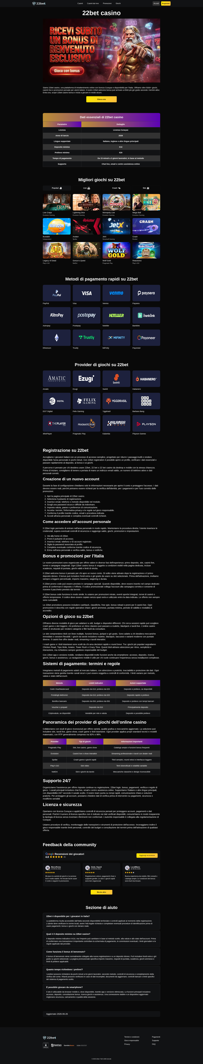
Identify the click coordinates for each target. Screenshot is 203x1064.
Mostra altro (101, 892)
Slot (144, 188)
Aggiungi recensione (147, 855)
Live (85, 188)
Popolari (55, 188)
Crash (114, 188)
